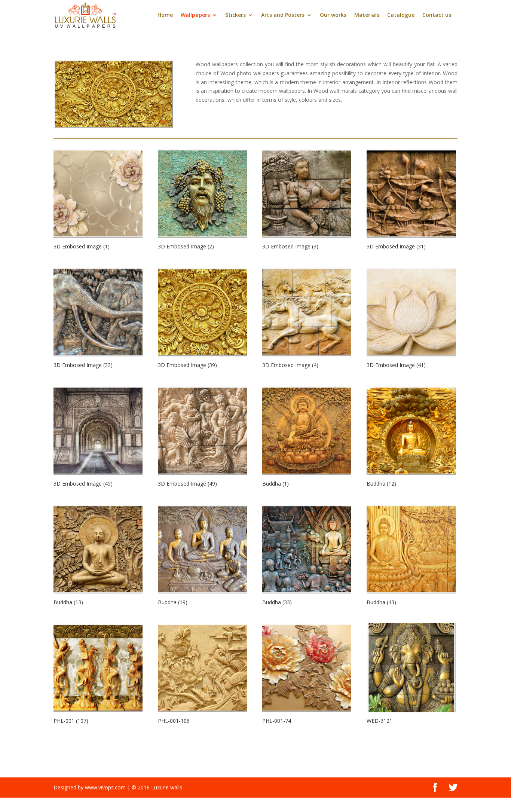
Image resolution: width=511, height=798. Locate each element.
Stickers (235, 15)
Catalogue (400, 15)
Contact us (436, 15)
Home (165, 15)
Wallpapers (195, 15)
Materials (366, 15)
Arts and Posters (283, 15)
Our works (333, 15)
